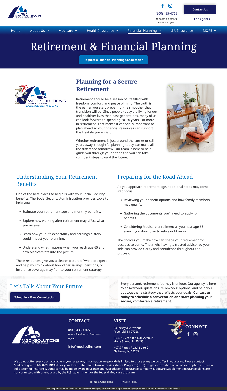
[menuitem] (203, 19)
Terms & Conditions (101, 381)
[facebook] (163, 6)
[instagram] (170, 6)
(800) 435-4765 (166, 13)
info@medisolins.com (84, 346)
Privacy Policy (129, 381)
